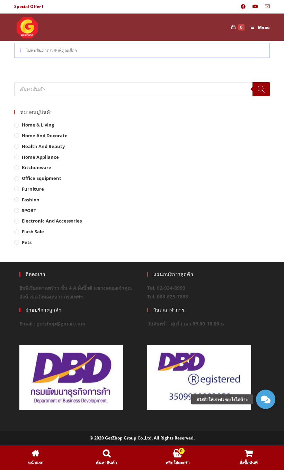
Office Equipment (41, 178)
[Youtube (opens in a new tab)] (255, 6)
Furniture (33, 189)
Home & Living (38, 125)
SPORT (29, 210)
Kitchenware (36, 167)
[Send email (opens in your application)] (265, 6)
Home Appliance (40, 157)
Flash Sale (33, 231)
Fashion (30, 200)
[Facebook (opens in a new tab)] (243, 6)
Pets (27, 242)
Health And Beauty (43, 146)
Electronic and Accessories (52, 221)
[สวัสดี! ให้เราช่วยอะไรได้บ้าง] (265, 399)
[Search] (261, 89)
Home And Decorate (45, 135)
